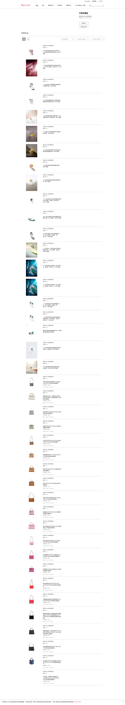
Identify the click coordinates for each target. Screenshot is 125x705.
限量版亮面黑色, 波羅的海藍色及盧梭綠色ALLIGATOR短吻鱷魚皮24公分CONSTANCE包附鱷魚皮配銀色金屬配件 (52, 616)
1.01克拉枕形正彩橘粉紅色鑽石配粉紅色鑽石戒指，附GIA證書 (51, 85)
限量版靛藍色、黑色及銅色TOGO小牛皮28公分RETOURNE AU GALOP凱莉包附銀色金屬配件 (52, 632)
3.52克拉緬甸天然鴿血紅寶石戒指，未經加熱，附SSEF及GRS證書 (51, 367)
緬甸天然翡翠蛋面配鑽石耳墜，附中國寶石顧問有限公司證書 (52, 331)
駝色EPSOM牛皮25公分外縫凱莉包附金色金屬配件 (52, 469)
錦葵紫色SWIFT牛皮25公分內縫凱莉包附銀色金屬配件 (52, 512)
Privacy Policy (77, 701)
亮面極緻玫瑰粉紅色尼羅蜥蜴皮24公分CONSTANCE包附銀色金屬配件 (52, 599)
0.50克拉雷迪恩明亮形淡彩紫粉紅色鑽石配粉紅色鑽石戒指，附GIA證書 (51, 100)
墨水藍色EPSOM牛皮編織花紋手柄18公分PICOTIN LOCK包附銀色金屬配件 (52, 662)
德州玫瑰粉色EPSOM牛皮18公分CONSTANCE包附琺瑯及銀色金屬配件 (52, 585)
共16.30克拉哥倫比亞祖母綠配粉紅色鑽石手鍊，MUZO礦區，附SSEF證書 (52, 217)
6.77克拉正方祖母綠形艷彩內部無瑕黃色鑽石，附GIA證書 (51, 132)
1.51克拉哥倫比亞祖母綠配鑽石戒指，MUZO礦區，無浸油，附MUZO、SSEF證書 (51, 305)
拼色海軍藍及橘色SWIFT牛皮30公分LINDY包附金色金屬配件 (52, 647)
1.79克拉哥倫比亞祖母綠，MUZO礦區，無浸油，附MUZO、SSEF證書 (52, 285)
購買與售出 (51, 5)
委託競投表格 (84, 26)
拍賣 (37, 5)
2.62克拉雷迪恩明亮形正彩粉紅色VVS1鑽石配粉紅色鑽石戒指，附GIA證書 (52, 52)
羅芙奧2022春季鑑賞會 (48, 45)
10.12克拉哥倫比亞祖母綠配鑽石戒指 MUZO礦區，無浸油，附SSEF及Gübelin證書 (52, 200)
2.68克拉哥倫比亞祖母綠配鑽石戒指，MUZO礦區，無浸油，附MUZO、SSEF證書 (51, 235)
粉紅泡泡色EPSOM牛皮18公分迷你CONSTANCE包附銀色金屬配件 (51, 541)
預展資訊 (84, 23)
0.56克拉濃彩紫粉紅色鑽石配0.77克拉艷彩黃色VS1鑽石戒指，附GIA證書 (52, 116)
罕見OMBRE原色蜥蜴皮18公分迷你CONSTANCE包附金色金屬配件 (51, 382)
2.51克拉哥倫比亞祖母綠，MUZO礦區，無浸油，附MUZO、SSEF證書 (52, 266)
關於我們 (60, 5)
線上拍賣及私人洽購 (80, 5)
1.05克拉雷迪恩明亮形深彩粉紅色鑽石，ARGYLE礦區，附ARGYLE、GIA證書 (52, 67)
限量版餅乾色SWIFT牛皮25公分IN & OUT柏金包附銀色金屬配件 (52, 455)
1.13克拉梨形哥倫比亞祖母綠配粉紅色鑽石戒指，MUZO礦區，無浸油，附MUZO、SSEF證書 (51, 318)
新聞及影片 (68, 5)
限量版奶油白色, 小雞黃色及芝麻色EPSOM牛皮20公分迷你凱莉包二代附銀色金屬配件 (52, 397)
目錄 (43, 5)
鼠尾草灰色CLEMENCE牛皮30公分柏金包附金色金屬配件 (52, 412)
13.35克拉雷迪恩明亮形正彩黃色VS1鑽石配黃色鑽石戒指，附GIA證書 (52, 150)
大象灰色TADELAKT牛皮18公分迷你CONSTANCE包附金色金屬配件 (52, 441)
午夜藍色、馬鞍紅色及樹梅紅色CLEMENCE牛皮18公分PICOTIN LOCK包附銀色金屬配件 (51, 678)
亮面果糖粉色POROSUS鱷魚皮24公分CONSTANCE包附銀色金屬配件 (52, 555)
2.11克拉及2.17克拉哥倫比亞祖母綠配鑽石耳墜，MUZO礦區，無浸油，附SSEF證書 (52, 250)
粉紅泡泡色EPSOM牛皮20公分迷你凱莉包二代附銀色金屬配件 (52, 526)
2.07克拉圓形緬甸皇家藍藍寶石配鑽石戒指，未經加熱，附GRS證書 (51, 348)
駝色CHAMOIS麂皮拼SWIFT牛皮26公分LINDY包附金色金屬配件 (52, 498)
